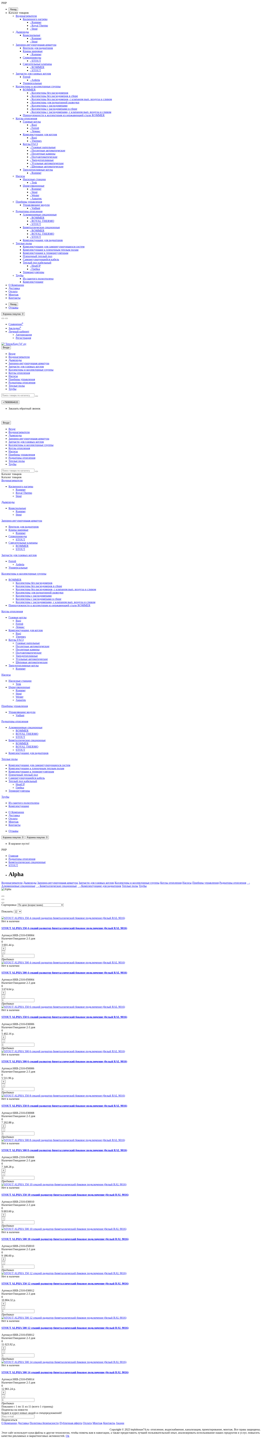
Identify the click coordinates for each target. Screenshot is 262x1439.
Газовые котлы (32, 121)
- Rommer (35, 22)
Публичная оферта (71, 1423)
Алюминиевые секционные (40, 214)
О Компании (16, 285)
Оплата (13, 291)
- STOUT (35, 60)
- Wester (34, 195)
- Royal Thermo (39, 25)
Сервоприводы (32, 57)
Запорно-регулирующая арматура (36, 44)
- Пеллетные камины (42, 153)
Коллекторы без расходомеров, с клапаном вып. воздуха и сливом (56, 589)
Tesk (18, 684)
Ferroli (26, 76)
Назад (13, 9)
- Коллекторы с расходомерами (49, 105)
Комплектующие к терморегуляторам (45, 252)
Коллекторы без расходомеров (34, 582)
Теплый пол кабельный (37, 262)
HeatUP (20, 784)
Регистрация (23, 337)
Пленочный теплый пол (37, 256)
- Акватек (36, 198)
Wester (19, 696)
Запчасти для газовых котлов (33, 73)
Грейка (20, 787)
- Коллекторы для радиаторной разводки (54, 102)
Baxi (18, 620)
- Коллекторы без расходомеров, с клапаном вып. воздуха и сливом (71, 99)
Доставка (14, 288)
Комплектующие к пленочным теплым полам (50, 249)
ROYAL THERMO (27, 733)
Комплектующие (33, 281)
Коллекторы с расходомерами (34, 595)
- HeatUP (35, 265)
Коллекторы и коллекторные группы (38, 86)
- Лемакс (35, 131)
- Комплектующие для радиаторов (99, 885)
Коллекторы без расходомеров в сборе (39, 586)
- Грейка (35, 269)
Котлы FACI (30, 144)
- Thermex (36, 140)
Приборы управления (29, 201)
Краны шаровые (33, 51)
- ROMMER (37, 67)
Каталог (11, 477)
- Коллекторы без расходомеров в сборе (54, 96)
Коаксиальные (31, 35)
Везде (12, 353)
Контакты (14, 297)
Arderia (20, 564)
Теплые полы (24, 243)
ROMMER (29, 89)
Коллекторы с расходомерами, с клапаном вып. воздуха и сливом (55, 602)
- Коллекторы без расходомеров (49, 92)
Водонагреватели (26, 15)
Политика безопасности (44, 1423)
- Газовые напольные (43, 147)
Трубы (20, 275)
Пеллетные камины (28, 649)
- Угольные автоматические (47, 163)
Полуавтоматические (29, 652)
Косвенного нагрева (35, 19)
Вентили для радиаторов (38, 47)
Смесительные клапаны (37, 63)
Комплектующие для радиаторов (43, 240)
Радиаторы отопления (29, 211)
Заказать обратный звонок (24, 408)
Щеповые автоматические (32, 662)
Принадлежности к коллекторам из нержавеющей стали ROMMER (64, 115)
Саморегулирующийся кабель (41, 259)
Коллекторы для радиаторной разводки (39, 592)
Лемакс (20, 627)
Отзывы (13, 307)
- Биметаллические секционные (56, 885)
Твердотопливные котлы (38, 169)
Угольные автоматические (32, 659)
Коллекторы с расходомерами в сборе (38, 598)
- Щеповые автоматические (46, 166)
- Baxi (33, 124)
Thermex (21, 636)
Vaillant (20, 715)
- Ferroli (34, 128)
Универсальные (32, 83)
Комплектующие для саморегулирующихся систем (53, 246)
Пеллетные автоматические (32, 646)
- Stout (33, 28)
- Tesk (33, 182)
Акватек (21, 700)
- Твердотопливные (42, 160)
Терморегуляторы (33, 272)
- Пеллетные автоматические (47, 150)
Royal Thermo (24, 492)
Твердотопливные (27, 655)
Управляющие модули (36, 204)
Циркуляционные (33, 185)
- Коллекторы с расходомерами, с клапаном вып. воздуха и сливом (70, 112)
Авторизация (24, 334)
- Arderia (35, 80)
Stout (19, 496)
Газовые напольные (28, 643)
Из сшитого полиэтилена (38, 278)
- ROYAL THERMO (42, 220)
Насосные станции (34, 179)
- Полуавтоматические (43, 156)
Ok (67, 1435)
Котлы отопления (26, 118)
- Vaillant (35, 208)
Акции (120, 1423)
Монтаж (14, 294)
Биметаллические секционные (41, 227)
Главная (13, 855)
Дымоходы (22, 31)
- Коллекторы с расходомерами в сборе (53, 108)
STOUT (20, 539)
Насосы (20, 176)
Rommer (20, 489)
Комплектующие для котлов (40, 134)
